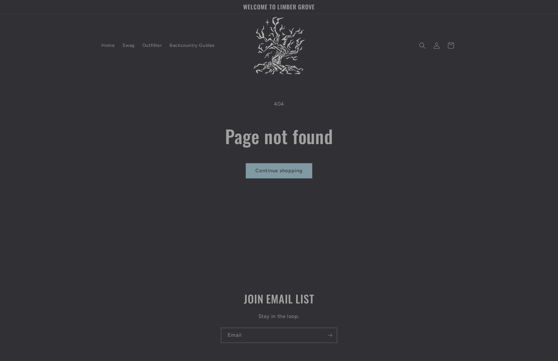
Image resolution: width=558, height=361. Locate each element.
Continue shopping (279, 171)
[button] (422, 45)
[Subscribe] (330, 335)
